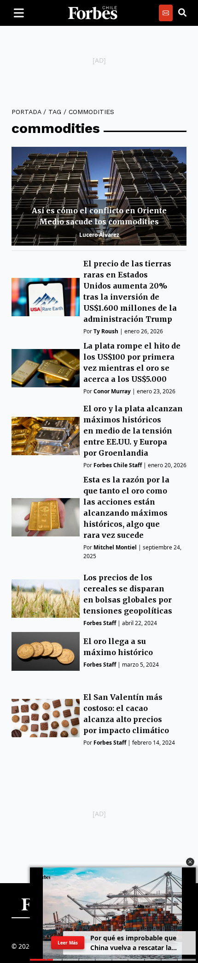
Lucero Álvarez (99, 235)
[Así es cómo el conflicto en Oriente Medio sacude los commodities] (99, 196)
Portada (26, 111)
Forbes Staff (99, 623)
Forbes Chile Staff (117, 465)
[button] (190, 862)
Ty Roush (105, 331)
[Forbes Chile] (92, 13)
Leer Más (67, 942)
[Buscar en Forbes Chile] (182, 13)
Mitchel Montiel (115, 547)
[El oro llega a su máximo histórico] (46, 651)
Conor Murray (112, 391)
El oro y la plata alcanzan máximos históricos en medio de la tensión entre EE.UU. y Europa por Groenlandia (133, 430)
